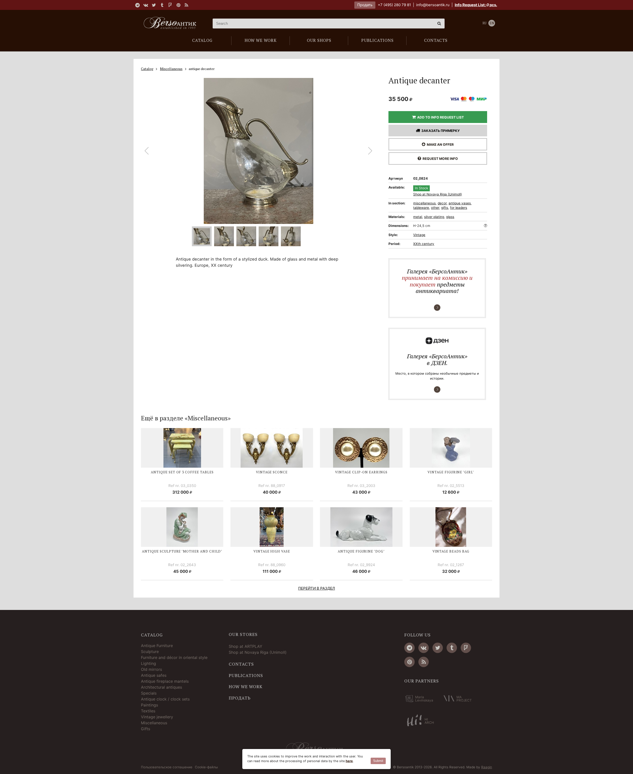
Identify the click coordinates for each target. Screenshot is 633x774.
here (349, 761)
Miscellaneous (154, 722)
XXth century (423, 244)
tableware (421, 208)
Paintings (149, 704)
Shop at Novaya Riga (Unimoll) (437, 194)
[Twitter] (154, 5)
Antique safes (153, 675)
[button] (370, 151)
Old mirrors (151, 669)
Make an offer (439, 144)
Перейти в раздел (316, 588)
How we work (245, 686)
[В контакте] (146, 5)
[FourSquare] (170, 5)
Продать (364, 4)
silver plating (434, 217)
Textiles (148, 710)
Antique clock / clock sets (165, 699)
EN (492, 23)
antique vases (460, 203)
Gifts (145, 728)
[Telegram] (137, 5)
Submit (378, 761)
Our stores (243, 634)
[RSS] (186, 5)
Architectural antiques (161, 687)
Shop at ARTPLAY (245, 646)
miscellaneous (424, 203)
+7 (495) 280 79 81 (394, 4)
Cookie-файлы (206, 767)
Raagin (486, 767)
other (435, 208)
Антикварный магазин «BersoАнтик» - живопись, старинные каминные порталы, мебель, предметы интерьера (171, 23)
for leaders (458, 208)
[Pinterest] (178, 5)
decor (442, 203)
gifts (444, 208)
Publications (246, 675)
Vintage (419, 235)
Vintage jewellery (157, 716)
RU (484, 23)
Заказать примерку (440, 131)
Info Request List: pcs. (476, 4)
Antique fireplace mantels (165, 681)
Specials (149, 693)
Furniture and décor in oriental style (174, 657)
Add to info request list (440, 117)
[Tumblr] (162, 5)
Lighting (148, 663)
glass (450, 217)
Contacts (241, 664)
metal (417, 217)
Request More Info (439, 159)
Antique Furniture (157, 645)
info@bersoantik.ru (433, 4)
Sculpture (150, 651)
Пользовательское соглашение (166, 767)
